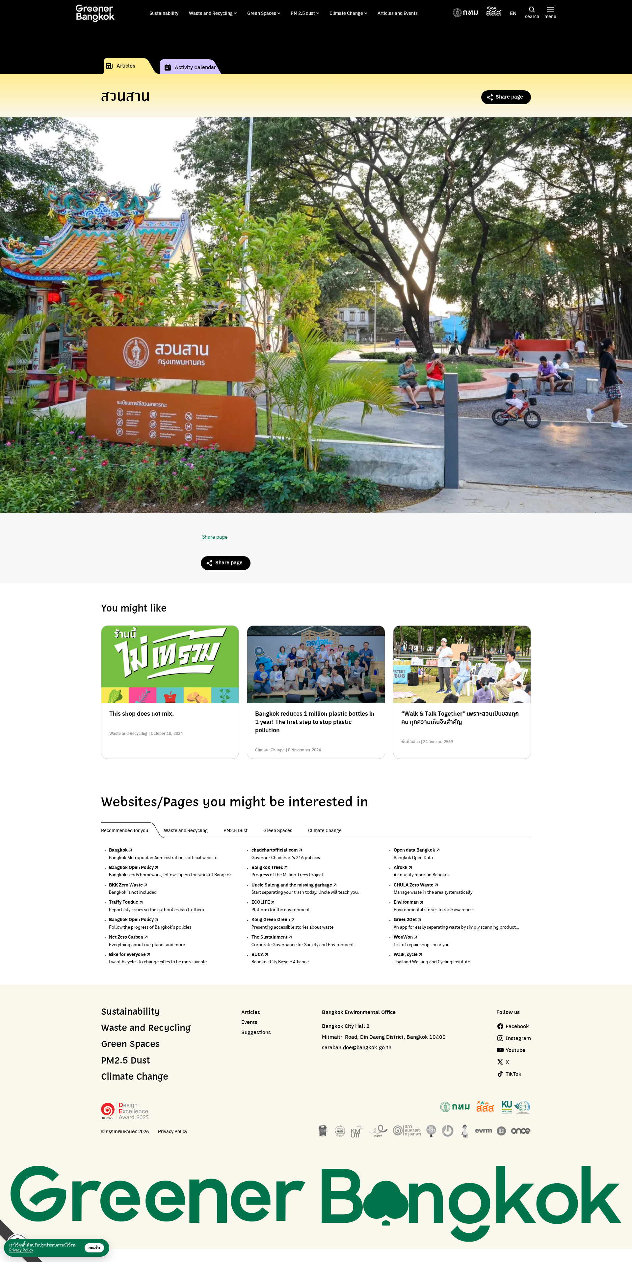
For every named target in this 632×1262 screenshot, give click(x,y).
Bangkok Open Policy (131, 867)
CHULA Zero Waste (414, 884)
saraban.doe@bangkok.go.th (356, 1047)
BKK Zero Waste (126, 884)
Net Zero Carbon (126, 936)
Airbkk (401, 867)
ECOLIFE (260, 901)
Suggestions (256, 1032)
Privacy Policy (172, 1131)
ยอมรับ (94, 1248)
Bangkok (118, 849)
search (532, 16)
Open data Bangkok (414, 849)
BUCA (257, 954)
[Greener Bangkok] (95, 13)
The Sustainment (269, 936)
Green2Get (405, 919)
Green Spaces (261, 13)
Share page (509, 96)
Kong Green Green (270, 919)
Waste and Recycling (211, 13)
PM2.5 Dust (125, 1061)
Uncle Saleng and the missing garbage (291, 884)
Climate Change (346, 13)
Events (249, 1022)
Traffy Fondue (123, 901)
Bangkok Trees (267, 867)
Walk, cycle (406, 954)
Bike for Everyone (127, 954)
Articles (126, 65)
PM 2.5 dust (303, 13)
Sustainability (163, 13)
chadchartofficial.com (274, 849)
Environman (406, 901)
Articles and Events (398, 13)
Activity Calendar (195, 67)
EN (513, 13)
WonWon (403, 936)
